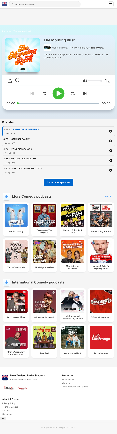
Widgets (66, 383)
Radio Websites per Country (75, 386)
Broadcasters (68, 379)
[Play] (58, 93)
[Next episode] (84, 93)
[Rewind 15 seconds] (44, 93)
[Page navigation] (111, 4)
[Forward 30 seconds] (73, 93)
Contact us (7, 414)
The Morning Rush (22, 31)
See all (107, 196)
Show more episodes (58, 182)
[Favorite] (17, 81)
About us (6, 410)
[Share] (10, 81)
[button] (85, 81)
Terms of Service (10, 407)
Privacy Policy (8, 403)
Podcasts (6, 31)
